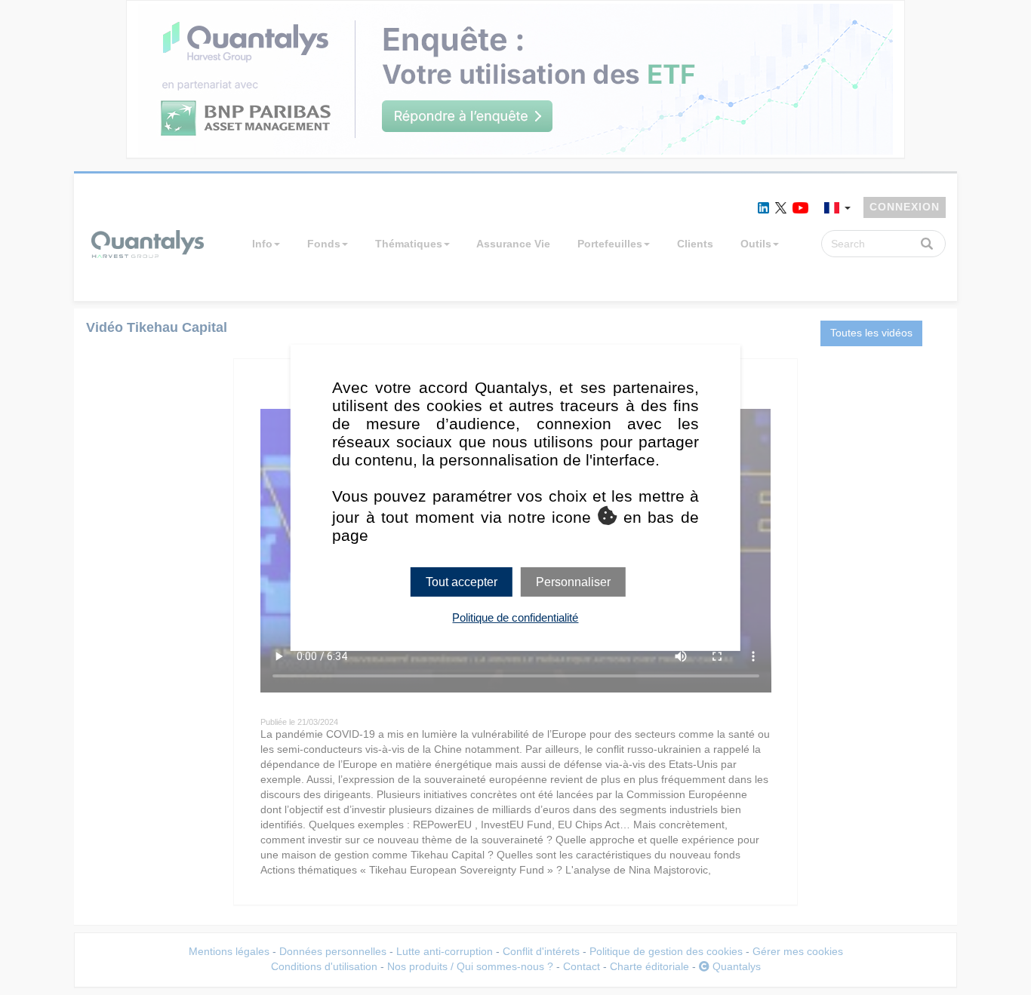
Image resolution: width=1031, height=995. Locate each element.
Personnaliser (573, 581)
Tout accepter (461, 581)
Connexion (904, 207)
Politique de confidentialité (515, 617)
